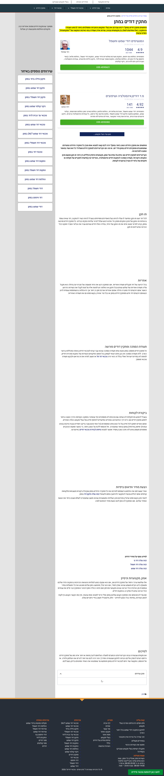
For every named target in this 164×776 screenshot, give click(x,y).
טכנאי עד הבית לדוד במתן (35, 115)
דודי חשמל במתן (35, 188)
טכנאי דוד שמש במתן (35, 124)
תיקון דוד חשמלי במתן (35, 97)
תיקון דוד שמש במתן (35, 88)
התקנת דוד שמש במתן (35, 161)
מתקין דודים (40, 8)
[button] (61, 674)
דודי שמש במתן (35, 206)
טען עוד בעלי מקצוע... (102, 134)
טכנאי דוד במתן (35, 152)
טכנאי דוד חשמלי (77, 8)
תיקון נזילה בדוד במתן (35, 79)
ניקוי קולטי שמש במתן (35, 106)
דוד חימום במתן (35, 197)
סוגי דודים (96, 8)
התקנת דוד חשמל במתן (35, 170)
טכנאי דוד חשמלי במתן (35, 142)
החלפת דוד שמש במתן (35, 179)
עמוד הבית (143, 16)
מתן (143, 694)
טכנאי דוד (57, 8)
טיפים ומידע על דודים (129, 16)
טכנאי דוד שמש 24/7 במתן (35, 133)
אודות (108, 8)
